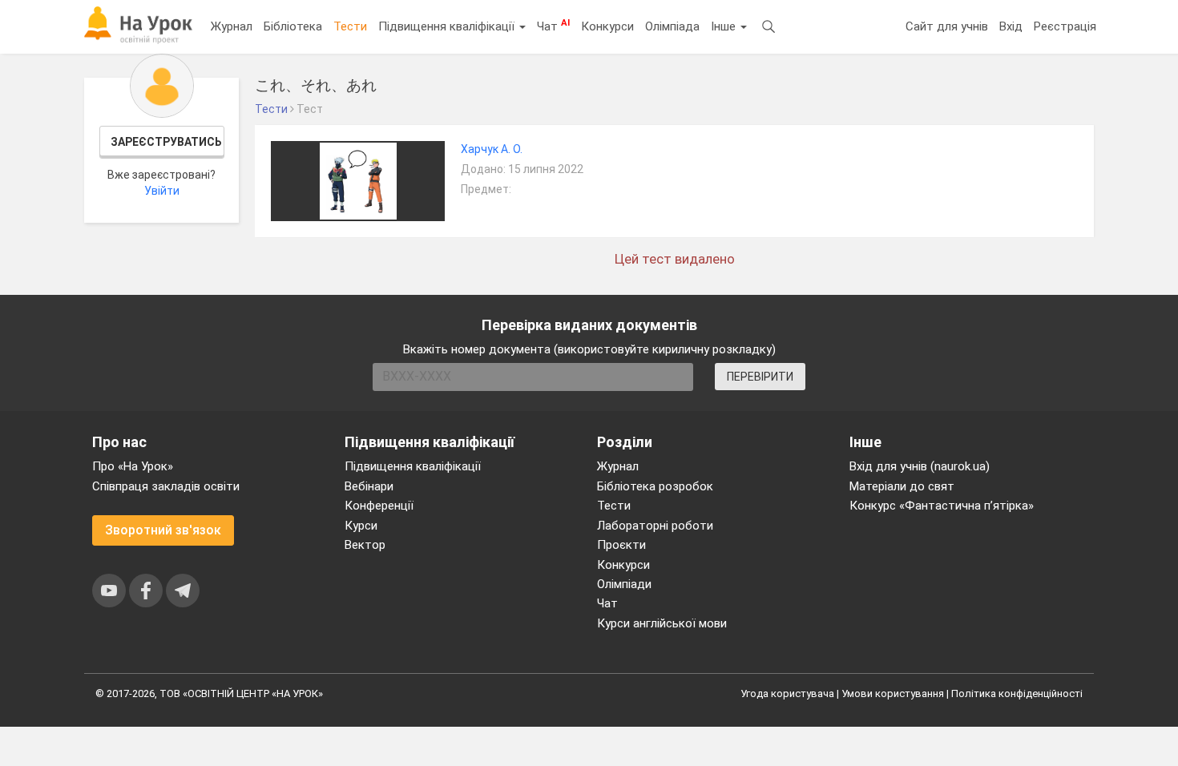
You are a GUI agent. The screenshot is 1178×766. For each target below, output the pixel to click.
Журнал (231, 26)
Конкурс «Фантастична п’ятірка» (941, 505)
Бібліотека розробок (655, 486)
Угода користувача (787, 693)
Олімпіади (624, 584)
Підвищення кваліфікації (448, 26)
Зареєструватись (166, 141)
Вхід (1011, 26)
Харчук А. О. (491, 149)
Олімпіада (672, 26)
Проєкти (621, 545)
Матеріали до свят (901, 486)
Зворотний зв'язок (163, 530)
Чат (553, 26)
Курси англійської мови (662, 623)
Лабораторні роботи (655, 525)
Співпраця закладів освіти (166, 486)
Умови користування (892, 693)
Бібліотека (293, 26)
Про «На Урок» (132, 466)
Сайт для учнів (947, 26)
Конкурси (607, 26)
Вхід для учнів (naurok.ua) (919, 466)
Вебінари (369, 486)
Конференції (379, 505)
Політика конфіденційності (1017, 693)
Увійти (162, 190)
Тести (350, 26)
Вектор (365, 545)
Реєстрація (1065, 26)
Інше (725, 26)
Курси (361, 525)
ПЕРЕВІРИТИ (760, 376)
